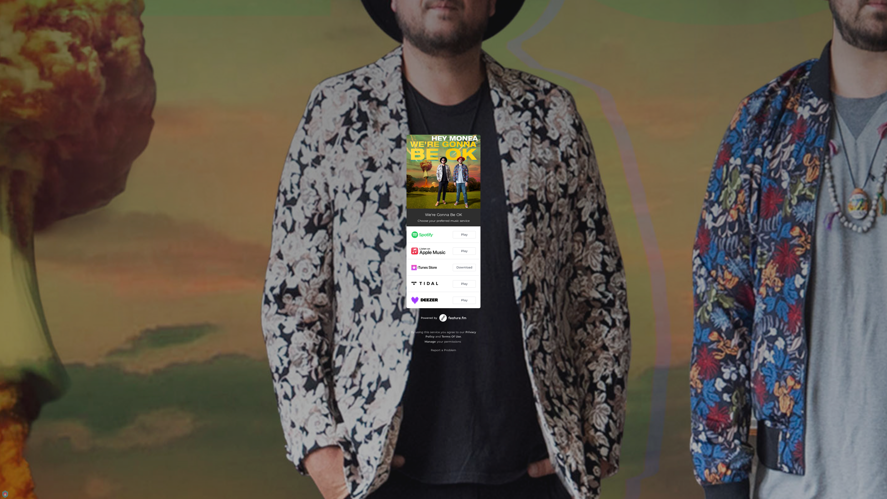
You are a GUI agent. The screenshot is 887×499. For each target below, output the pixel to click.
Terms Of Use (451, 336)
